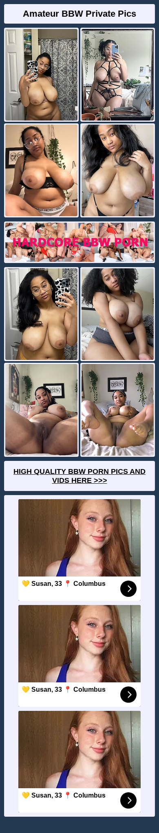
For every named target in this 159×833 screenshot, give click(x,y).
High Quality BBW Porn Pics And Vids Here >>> (79, 475)
